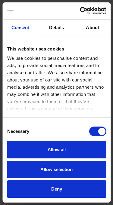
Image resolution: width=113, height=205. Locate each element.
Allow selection (56, 169)
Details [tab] (56, 27)
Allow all (57, 149)
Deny (56, 188)
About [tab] (92, 27)
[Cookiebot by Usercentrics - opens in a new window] (80, 11)
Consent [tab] (20, 27)
